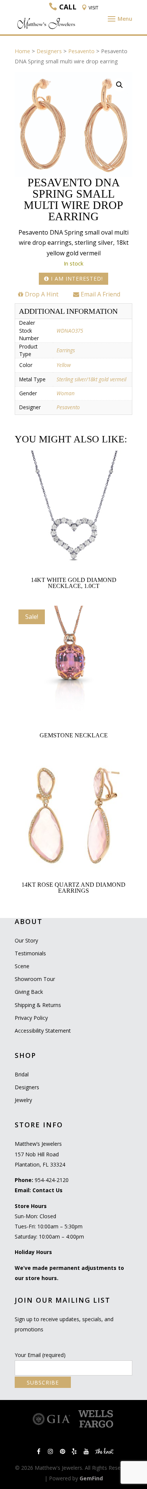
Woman (66, 393)
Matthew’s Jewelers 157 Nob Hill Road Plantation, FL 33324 (40, 1154)
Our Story (26, 940)
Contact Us (47, 1190)
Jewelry (23, 1100)
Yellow (64, 364)
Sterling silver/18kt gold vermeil (91, 379)
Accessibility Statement (43, 1030)
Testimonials (30, 953)
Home (22, 51)
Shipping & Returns (38, 1005)
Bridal (22, 1074)
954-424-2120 (52, 1180)
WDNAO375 (70, 330)
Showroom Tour (35, 978)
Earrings (66, 350)
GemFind (91, 1478)
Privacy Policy (31, 1017)
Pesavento (81, 51)
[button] (119, 85)
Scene (22, 966)
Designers (49, 51)
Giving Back (29, 991)
